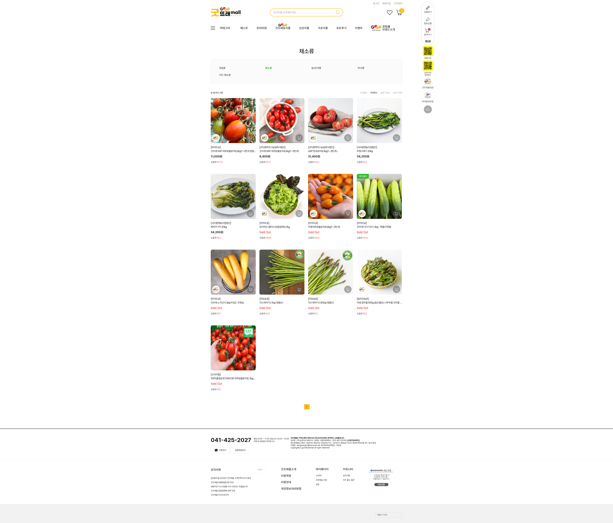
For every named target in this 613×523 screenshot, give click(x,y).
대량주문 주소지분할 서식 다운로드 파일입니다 (229, 486)
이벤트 (359, 28)
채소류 (268, 68)
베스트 (244, 28)
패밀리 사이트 (382, 515)
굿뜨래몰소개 (288, 469)
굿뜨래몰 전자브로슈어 (220, 495)
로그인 (376, 3)
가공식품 (323, 28)
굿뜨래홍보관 (428, 87)
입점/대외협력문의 (427, 73)
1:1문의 (319, 475)
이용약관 (286, 475)
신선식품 (304, 28)
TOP (428, 110)
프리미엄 (262, 28)
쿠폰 (317, 484)
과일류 (222, 68)
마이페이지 (322, 469)
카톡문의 (222, 450)
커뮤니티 (348, 469)
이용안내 (286, 482)
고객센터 (398, 3)
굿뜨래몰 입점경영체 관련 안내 (223, 491)
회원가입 (386, 3)
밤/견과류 (316, 68)
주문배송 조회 (321, 480)
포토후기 (341, 28)
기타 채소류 (225, 75)
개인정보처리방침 (291, 488)
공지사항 (346, 475)
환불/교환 (427, 58)
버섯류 (361, 68)
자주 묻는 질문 (348, 480)
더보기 (260, 470)
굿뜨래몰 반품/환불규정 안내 (222, 482)
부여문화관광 (428, 101)
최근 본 (428, 41)
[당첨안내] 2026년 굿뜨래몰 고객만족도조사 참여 (231, 478)
